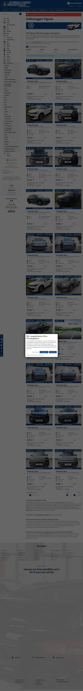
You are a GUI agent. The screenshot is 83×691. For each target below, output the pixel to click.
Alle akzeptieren (43, 352)
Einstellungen (35, 352)
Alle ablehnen (53, 352)
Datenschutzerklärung (31, 355)
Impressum (41, 355)
